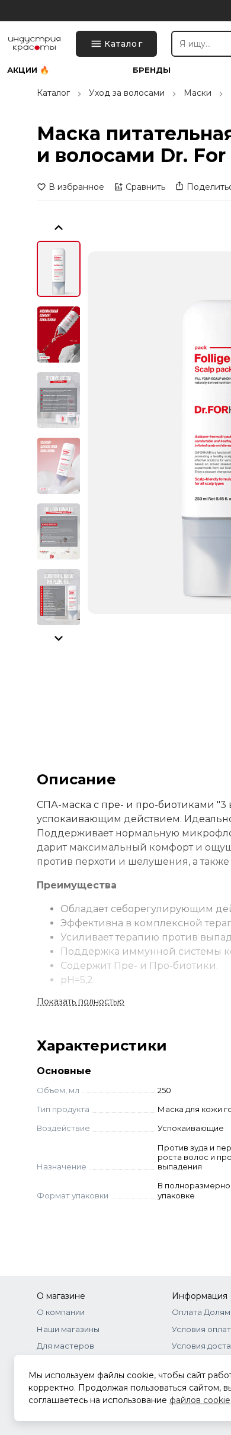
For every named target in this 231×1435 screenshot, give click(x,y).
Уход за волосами (127, 93)
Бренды (152, 70)
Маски (197, 93)
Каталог (53, 93)
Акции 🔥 (28, 70)
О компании (61, 1312)
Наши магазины (68, 1329)
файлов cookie (199, 1400)
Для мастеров (65, 1345)
